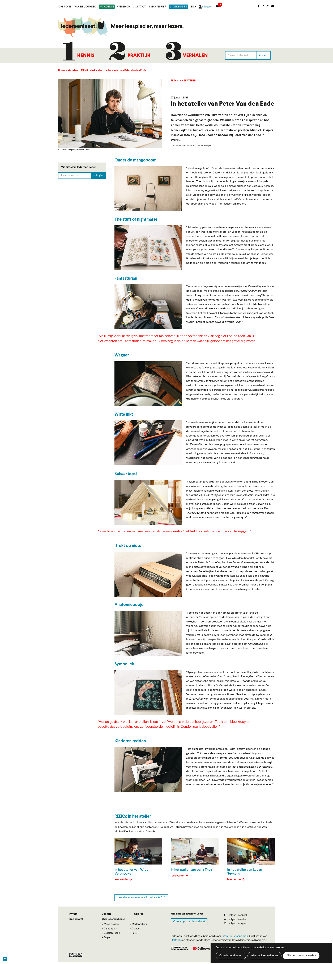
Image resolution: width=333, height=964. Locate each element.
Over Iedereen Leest (113, 919)
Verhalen (195, 55)
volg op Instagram (237, 923)
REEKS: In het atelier (91, 70)
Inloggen (207, 6)
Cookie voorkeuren (230, 955)
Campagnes (110, 929)
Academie (107, 6)
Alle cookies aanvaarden (301, 955)
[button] (148, 188)
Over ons (64, 6)
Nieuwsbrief (157, 6)
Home (61, 70)
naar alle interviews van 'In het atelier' (139, 897)
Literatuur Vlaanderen (235, 936)
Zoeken (263, 55)
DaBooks (176, 940)
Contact (139, 6)
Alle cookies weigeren (264, 955)
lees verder (121, 879)
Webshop (123, 6)
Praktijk (139, 55)
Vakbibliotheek (85, 6)
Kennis (86, 55)
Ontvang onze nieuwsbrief (189, 921)
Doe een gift (178, 6)
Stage (107, 937)
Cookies (106, 914)
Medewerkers (139, 924)
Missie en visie (111, 924)
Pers (134, 933)
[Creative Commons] (75, 955)
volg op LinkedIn (237, 919)
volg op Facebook (237, 915)
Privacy (73, 914)
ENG (193, 6)
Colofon (138, 914)
